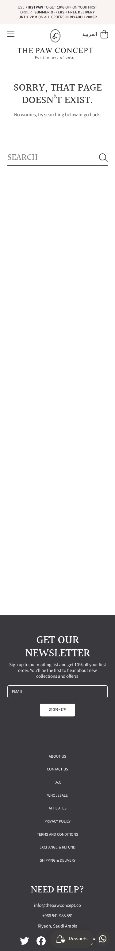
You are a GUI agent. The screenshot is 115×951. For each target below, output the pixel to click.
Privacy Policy (57, 821)
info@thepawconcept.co (57, 905)
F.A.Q (57, 782)
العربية (89, 34)
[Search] (103, 157)
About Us (57, 756)
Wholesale (57, 795)
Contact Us (57, 769)
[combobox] (57, 158)
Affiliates (58, 808)
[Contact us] (102, 938)
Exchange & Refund (57, 847)
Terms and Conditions (57, 834)
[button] (10, 34)
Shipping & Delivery (57, 860)
